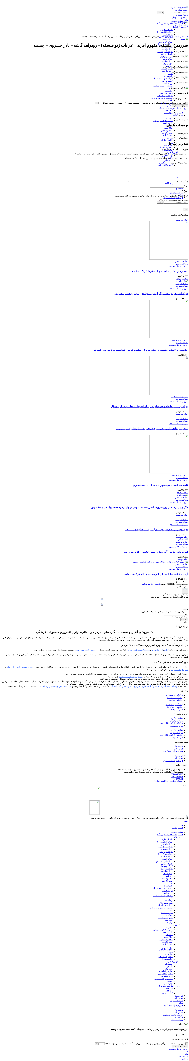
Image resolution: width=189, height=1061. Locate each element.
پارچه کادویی (167, 123)
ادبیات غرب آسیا (166, 42)
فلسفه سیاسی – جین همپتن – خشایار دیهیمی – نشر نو (160, 485)
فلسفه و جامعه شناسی (163, 86)
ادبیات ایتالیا (168, 844)
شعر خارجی (167, 71)
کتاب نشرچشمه (28, 667)
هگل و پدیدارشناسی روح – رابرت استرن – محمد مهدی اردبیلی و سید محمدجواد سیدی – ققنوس (139, 507)
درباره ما (179, 746)
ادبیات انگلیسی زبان (164, 842)
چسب (170, 981)
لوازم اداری (168, 983)
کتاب (175, 26)
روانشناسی (168, 83)
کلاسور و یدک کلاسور (164, 978)
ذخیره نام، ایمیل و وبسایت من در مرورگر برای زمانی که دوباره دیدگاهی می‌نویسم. (150, 196)
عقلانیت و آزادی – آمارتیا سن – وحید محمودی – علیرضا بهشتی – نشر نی (151, 428)
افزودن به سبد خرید (180, 106)
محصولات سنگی (166, 147)
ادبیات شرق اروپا (165, 854)
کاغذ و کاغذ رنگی (165, 165)
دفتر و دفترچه (167, 976)
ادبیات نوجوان (167, 59)
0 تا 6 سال (168, 988)
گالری (175, 925)
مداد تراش (168, 160)
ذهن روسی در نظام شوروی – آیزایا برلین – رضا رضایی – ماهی (156, 529)
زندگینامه (169, 91)
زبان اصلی (168, 113)
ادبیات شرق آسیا (166, 847)
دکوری (170, 138)
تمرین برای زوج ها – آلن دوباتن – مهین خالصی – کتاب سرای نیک (156, 551)
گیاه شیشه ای (167, 959)
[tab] (92, 113)
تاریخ (171, 88)
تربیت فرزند (167, 81)
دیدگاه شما (182, 182)
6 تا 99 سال (168, 183)
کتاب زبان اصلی (13, 667)
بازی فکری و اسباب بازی (167, 986)
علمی (170, 73)
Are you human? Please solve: (175, 200)
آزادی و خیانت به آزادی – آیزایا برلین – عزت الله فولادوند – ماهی (156, 574)
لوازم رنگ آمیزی (166, 163)
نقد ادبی (169, 100)
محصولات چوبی (166, 130)
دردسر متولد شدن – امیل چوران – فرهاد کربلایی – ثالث (160, 271)
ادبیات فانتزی (167, 61)
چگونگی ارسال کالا (175, 698)
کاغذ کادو (169, 935)
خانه (186, 36)
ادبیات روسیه (167, 39)
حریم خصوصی (176, 726)
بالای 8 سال (168, 64)
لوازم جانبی (168, 145)
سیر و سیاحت (167, 913)
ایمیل (185, 191)
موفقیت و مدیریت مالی (162, 78)
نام (186, 186)
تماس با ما (178, 749)
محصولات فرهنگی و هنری (139, 650)
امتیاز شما (183, 163)
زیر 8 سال (168, 876)
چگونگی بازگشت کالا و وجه (171, 723)
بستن (185, 821)
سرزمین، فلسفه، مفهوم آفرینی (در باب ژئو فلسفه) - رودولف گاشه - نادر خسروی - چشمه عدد (145, 103)
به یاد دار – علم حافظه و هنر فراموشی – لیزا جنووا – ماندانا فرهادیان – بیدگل (149, 406)
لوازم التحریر (172, 152)
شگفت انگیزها (177, 718)
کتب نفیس (168, 110)
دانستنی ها (168, 76)
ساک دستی (168, 128)
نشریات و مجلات (165, 108)
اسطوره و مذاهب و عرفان (161, 98)
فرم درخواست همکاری (173, 751)
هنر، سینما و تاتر (166, 93)
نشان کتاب (168, 135)
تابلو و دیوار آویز (166, 140)
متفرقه (169, 118)
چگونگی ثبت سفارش (174, 695)
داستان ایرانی (167, 54)
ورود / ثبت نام (177, 1020)
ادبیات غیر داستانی (165, 95)
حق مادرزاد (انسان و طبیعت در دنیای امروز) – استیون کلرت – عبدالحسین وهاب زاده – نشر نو (141, 350)
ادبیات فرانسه (167, 856)
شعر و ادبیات (167, 69)
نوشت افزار (168, 155)
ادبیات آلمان (167, 49)
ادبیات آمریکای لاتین (164, 52)
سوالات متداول (176, 721)
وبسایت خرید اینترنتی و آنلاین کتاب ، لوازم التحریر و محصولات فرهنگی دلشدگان (143, 686)
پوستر (170, 952)
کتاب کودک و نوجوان (179, 670)
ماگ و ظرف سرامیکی (163, 121)
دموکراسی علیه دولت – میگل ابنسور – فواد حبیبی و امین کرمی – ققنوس (151, 293)
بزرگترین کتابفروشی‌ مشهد (130, 676)
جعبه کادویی (167, 133)
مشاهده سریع (182, 264)
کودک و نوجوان (166, 56)
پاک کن (169, 966)
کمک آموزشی (167, 993)
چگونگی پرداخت (176, 700)
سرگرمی (169, 105)
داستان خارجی (166, 839)
